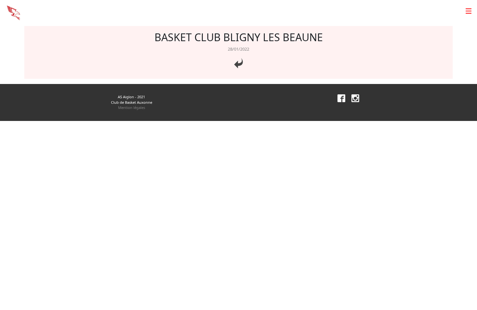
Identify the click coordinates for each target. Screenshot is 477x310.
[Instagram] (352, 97)
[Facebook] (338, 97)
